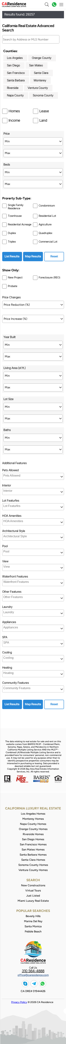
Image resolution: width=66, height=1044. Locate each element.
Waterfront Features (15, 576)
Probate (12, 286)
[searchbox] (33, 475)
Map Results (33, 256)
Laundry (7, 607)
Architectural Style (13, 531)
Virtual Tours (33, 890)
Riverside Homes (33, 834)
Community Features (15, 682)
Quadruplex (45, 233)
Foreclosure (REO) (49, 277)
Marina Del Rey (33, 921)
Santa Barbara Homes (33, 854)
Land (43, 120)
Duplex (12, 233)
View (5, 561)
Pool (5, 546)
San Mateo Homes (33, 849)
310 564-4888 (33, 971)
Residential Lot (47, 216)
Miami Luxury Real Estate (33, 900)
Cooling (7, 652)
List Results (12, 256)
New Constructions (33, 885)
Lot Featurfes (10, 500)
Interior (6, 485)
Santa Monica (33, 926)
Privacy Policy (19, 1002)
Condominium (47, 205)
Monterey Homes (33, 818)
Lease (44, 111)
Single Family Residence (15, 207)
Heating (7, 667)
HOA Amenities (11, 515)
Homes (14, 111)
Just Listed (33, 895)
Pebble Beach (33, 931)
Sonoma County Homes (33, 865)
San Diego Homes (33, 839)
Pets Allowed (10, 470)
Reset (54, 256)
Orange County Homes (33, 829)
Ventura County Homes (33, 870)
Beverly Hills (33, 916)
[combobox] (33, 476)
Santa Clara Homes (33, 859)
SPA (4, 637)
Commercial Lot (48, 241)
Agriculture (45, 224)
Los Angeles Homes (33, 813)
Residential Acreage (19, 224)
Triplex (12, 241)
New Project (15, 277)
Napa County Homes (33, 824)
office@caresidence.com (33, 975)
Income (14, 120)
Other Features (11, 591)
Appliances (9, 622)
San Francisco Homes (33, 844)
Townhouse (15, 216)
